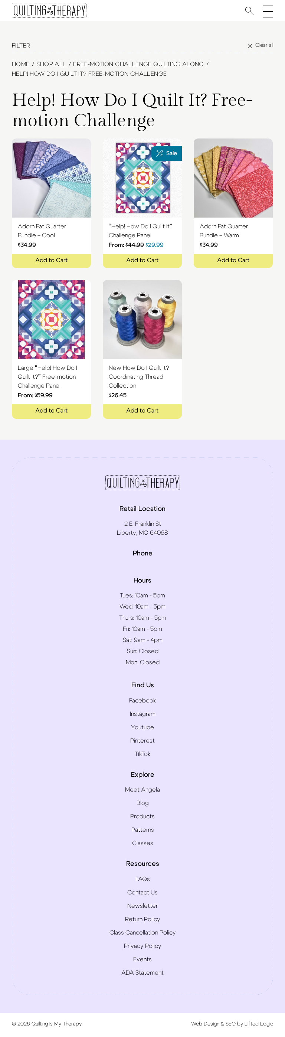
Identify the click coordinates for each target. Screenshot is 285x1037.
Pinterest (142, 741)
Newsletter (142, 906)
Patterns (142, 830)
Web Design (205, 1024)
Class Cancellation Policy (142, 933)
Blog (143, 803)
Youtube (142, 727)
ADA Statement (142, 973)
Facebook (142, 701)
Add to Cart (51, 260)
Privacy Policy (142, 946)
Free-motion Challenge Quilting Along (138, 64)
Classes (142, 843)
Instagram (142, 714)
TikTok (142, 754)
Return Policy (142, 919)
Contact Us (142, 893)
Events (142, 959)
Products (142, 816)
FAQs (142, 879)
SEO (231, 1024)
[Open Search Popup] (249, 10)
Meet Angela (142, 790)
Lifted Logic (259, 1024)
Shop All (51, 64)
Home (21, 64)
